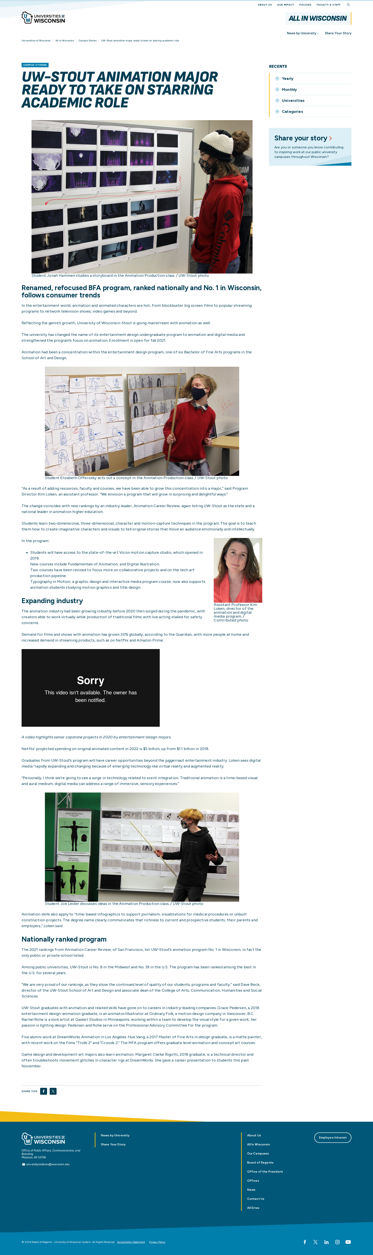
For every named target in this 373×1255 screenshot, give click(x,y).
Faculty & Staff (329, 4)
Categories (292, 111)
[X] (315, 1242)
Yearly (287, 78)
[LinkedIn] (326, 1242)
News (251, 1190)
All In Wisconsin (317, 18)
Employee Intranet (333, 1137)
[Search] (348, 5)
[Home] (43, 17)
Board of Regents (260, 1162)
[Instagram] (337, 1242)
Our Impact (285, 4)
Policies (305, 4)
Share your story (300, 138)
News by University (301, 33)
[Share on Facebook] (43, 1091)
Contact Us (255, 1199)
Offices (253, 1181)
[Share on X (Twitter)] (53, 1091)
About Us (265, 4)
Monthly (289, 89)
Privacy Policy (157, 1242)
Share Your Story (338, 33)
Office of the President (265, 1171)
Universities (293, 100)
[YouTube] (348, 1242)
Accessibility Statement (131, 1242)
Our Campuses (258, 1153)
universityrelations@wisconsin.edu (48, 1164)
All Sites (253, 1208)
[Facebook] (304, 1242)
